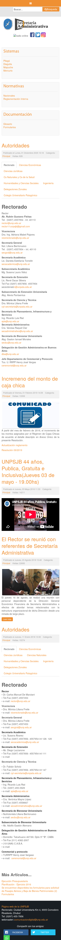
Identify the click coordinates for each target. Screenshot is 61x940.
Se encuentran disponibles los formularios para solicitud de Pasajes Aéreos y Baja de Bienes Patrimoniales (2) (30, 889)
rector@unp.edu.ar (11, 223)
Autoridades (15, 145)
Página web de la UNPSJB (15, 906)
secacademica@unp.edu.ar (16, 264)
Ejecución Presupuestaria (15, 881)
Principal (6, 156)
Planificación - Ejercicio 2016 (16, 884)
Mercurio (8, 70)
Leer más (7, 619)
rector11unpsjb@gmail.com (16, 226)
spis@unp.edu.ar (10, 321)
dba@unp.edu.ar (10, 354)
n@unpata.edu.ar (23, 287)
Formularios (8, 894)
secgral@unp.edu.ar (12, 252)
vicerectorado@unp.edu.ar (15, 237)
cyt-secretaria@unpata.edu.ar (17, 306)
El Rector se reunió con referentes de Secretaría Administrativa (30, 545)
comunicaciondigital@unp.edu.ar (31, 919)
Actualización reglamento (14, 445)
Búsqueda (52, 9)
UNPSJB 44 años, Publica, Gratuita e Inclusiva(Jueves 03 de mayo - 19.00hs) (28, 471)
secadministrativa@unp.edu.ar (26, 805)
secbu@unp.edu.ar (11, 342)
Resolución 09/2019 (12, 450)
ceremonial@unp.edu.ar (14, 365)
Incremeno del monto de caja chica (30, 382)
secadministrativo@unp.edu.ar (17, 331)
